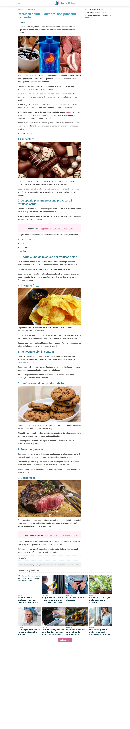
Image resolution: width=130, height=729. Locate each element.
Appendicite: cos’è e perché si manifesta (57, 229)
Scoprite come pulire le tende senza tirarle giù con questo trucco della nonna (53, 600)
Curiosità (45, 595)
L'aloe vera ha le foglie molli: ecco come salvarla (99, 600)
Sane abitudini (30, 9)
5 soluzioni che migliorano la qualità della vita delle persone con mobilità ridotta (28, 600)
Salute (20, 595)
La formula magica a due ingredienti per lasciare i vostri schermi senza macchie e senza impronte (53, 632)
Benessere (21, 9)
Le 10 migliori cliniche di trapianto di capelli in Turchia (29, 632)
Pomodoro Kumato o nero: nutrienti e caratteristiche (75, 632)
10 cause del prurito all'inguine (74, 598)
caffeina (30, 269)
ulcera (28, 444)
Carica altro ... (65, 640)
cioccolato (43, 181)
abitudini (69, 112)
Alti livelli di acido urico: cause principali (62, 535)
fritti (37, 328)
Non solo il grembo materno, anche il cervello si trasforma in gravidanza (100, 632)
